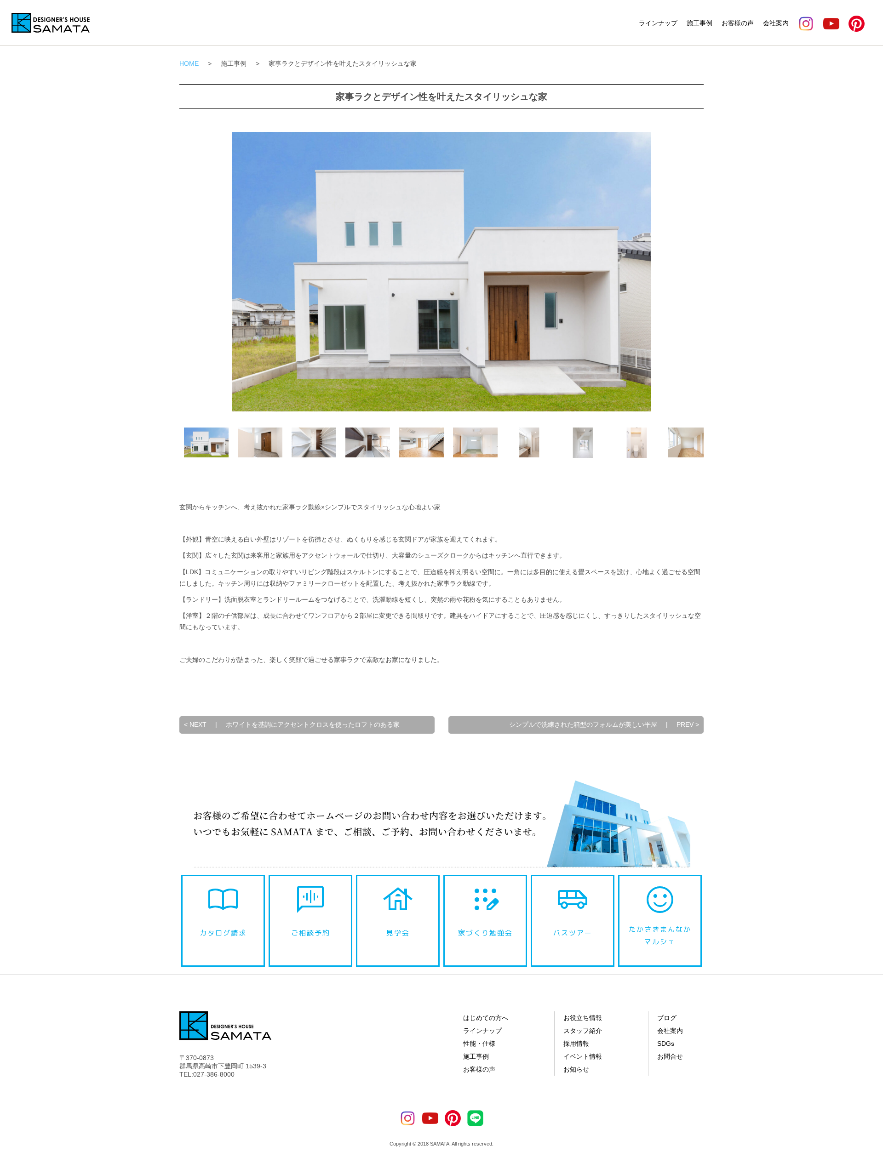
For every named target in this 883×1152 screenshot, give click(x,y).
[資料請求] (871, 1004)
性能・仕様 (479, 1043)
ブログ (667, 1017)
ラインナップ (658, 23)
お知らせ (576, 1069)
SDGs (665, 1043)
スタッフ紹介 (582, 1030)
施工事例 (699, 23)
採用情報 (576, 1043)
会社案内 (776, 23)
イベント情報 (582, 1056)
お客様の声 (738, 23)
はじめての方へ (485, 1017)
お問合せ (670, 1056)
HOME (189, 63)
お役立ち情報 (582, 1017)
